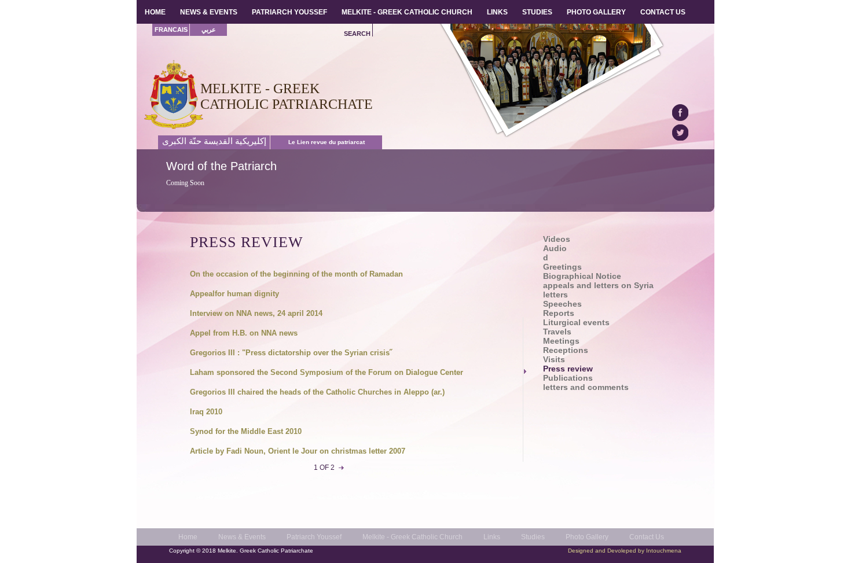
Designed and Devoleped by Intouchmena (624, 550)
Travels (557, 332)
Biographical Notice (582, 276)
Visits (554, 359)
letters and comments (586, 387)
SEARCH (357, 33)
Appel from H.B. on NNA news (244, 333)
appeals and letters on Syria (598, 285)
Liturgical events (576, 322)
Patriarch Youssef (314, 537)
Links (491, 537)
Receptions (565, 350)
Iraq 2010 (206, 411)
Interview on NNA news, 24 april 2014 (256, 313)
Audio (555, 248)
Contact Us (646, 537)
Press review (568, 369)
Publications (568, 378)
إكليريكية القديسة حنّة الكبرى (214, 141)
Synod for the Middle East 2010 (246, 431)
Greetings (562, 267)
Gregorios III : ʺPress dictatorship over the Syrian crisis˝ (291, 352)
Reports (558, 313)
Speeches (562, 304)
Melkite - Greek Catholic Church (412, 537)
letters (555, 294)
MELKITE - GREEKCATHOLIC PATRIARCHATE (286, 96)
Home (187, 537)
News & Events (242, 537)
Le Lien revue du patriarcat (326, 142)
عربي (208, 29)
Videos (556, 239)
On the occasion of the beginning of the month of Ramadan (296, 274)
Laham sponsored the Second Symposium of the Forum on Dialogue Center (326, 372)
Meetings (561, 341)
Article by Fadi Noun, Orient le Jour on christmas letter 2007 (297, 451)
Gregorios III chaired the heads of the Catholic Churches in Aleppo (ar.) (317, 392)
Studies (533, 537)
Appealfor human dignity (234, 293)
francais (171, 29)
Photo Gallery (587, 537)
